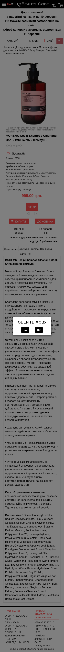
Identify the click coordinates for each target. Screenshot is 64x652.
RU (39, 330)
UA (25, 330)
